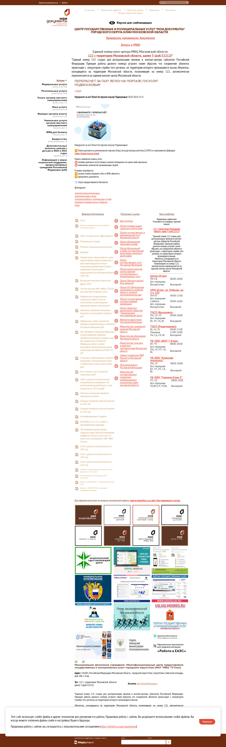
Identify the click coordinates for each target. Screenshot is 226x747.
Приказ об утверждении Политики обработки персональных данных (95, 226)
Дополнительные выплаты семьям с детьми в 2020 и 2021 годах (54, 150)
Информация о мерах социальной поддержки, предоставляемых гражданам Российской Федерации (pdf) (52, 165)
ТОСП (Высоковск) (161, 312)
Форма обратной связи (130, 13)
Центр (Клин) (158, 276)
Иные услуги (59, 107)
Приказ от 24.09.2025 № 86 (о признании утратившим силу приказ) (93, 489)
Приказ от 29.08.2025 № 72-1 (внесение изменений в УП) (97, 483)
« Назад (78, 90)
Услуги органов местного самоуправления (52, 99)
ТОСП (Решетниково (163, 326)
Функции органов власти (52, 114)
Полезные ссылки (130, 214)
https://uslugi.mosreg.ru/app (86, 153)
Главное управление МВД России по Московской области (132, 358)
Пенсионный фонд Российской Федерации (131, 366)
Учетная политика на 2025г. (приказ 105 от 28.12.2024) (93, 476)
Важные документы (93, 214)
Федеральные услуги (54, 84)
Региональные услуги (54, 91)
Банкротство (59, 139)
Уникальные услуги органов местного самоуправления (55, 123)
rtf (82, 353)
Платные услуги (135, 10)
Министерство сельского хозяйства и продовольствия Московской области (133, 347)
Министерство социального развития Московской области (132, 329)
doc (86, 275)
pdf (82, 275)
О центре (89, 10)
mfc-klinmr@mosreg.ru (147, 683)
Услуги (60, 80)
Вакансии (154, 10)
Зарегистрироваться (48, 3)
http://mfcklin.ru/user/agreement (118, 726)
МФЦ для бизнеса (56, 132)
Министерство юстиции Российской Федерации (131, 321)
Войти (65, 3)
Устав (82, 220)
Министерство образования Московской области (132, 337)
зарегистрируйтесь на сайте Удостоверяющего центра (155, 500)
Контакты (171, 10)
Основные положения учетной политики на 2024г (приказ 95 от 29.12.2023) (96, 470)
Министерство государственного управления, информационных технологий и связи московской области (129, 378)
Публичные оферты (111, 10)
